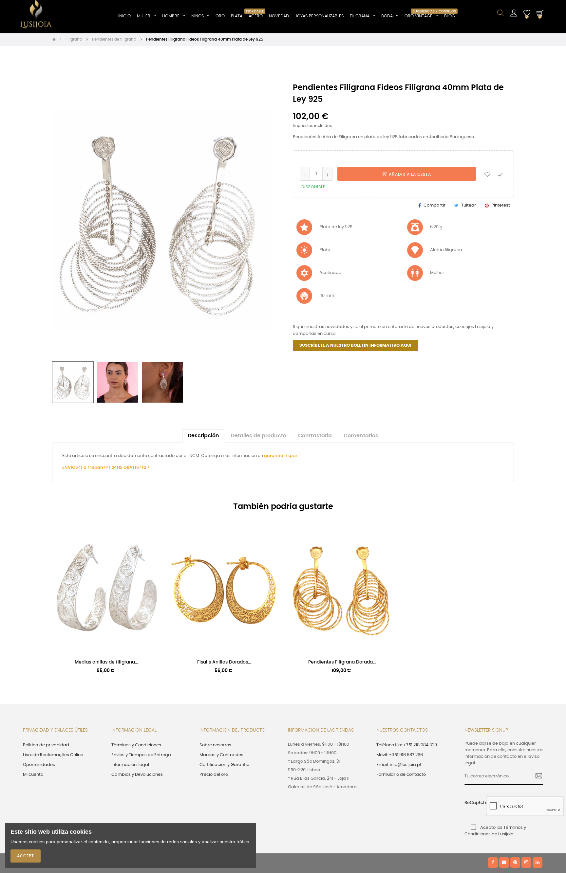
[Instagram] (526, 862)
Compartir (434, 205)
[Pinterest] (515, 862)
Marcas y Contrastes (221, 755)
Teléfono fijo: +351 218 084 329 (406, 745)
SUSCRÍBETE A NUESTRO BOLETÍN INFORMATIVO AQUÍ (355, 345)
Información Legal (130, 765)
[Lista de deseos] (487, 174)
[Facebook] (493, 862)
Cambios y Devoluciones (137, 775)
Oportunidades (39, 765)
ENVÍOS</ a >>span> (83, 467)
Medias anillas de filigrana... (106, 662)
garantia (273, 456)
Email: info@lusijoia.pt (399, 765)
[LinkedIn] (537, 862)
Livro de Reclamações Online (53, 755)
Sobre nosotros (215, 745)
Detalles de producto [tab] (258, 435)
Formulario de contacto (401, 775)
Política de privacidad (46, 745)
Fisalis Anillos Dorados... (224, 662)
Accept (25, 856)
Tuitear (468, 205)
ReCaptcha (472, 803)
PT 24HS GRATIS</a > (127, 467)
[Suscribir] (536, 777)
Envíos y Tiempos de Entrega (141, 755)
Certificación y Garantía (224, 765)
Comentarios (361, 435)
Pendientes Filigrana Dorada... (342, 662)
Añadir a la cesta (409, 174)
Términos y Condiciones (136, 745)
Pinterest (500, 205)
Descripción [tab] (203, 435)
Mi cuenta (33, 775)
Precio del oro (213, 775)
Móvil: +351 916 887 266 (399, 755)
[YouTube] (504, 862)
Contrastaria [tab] (315, 435)
